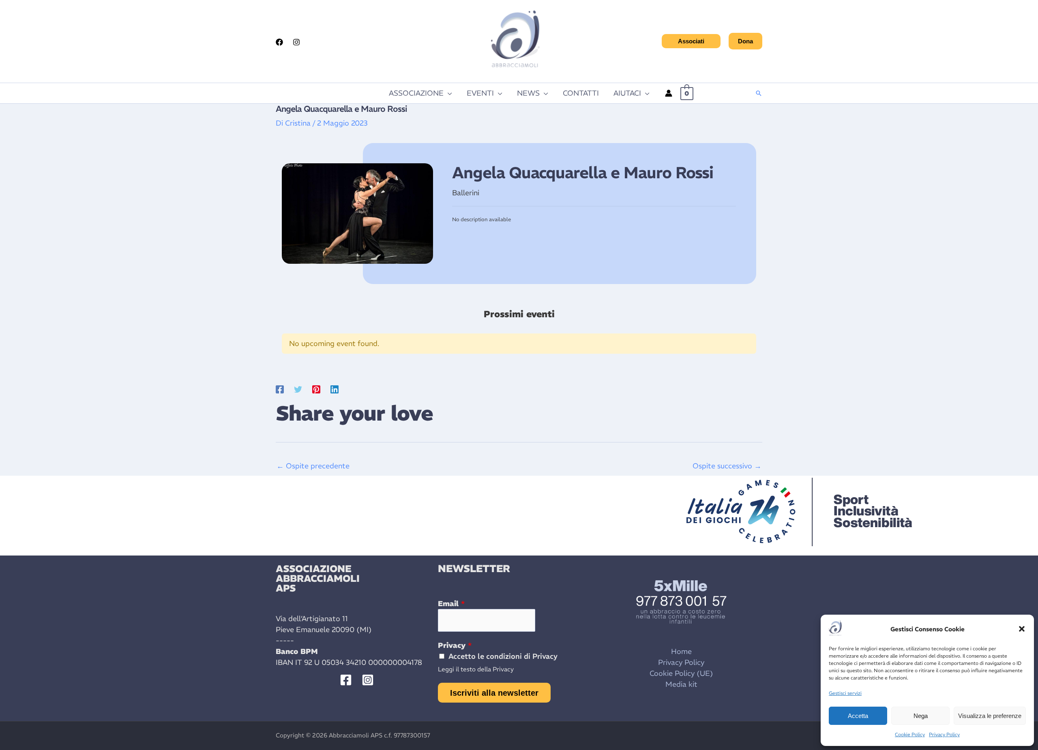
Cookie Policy (910, 734)
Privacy (455, 645)
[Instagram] (296, 42)
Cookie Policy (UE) (681, 673)
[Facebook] (279, 42)
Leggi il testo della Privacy (476, 669)
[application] (448, 93)
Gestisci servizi (845, 693)
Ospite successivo (727, 465)
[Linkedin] (334, 388)
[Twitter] (298, 388)
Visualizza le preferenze (989, 715)
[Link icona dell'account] (668, 93)
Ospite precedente (313, 465)
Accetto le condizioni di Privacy (503, 656)
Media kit (681, 684)
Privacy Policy (944, 734)
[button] (1022, 629)
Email (451, 603)
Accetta (858, 715)
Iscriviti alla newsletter (494, 692)
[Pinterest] (316, 388)
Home (681, 651)
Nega (921, 715)
